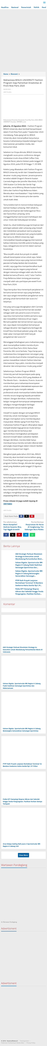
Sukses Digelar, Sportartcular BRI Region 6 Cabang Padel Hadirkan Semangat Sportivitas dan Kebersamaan (22, 685)
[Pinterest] (32, 516)
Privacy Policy (30, 1043)
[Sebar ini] (6, 535)
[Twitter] (26, 516)
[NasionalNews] (11, 3)
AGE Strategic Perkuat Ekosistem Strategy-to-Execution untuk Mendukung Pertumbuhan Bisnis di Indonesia (22, 649)
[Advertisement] (23, 45)
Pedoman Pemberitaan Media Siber (12, 1043)
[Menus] (44, 2)
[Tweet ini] (12, 535)
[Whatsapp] (32, 535)
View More (23, 855)
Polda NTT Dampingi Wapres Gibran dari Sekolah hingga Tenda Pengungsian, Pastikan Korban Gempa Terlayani (22, 801)
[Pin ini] (19, 535)
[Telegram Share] (26, 535)
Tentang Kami (24, 1041)
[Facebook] (21, 516)
